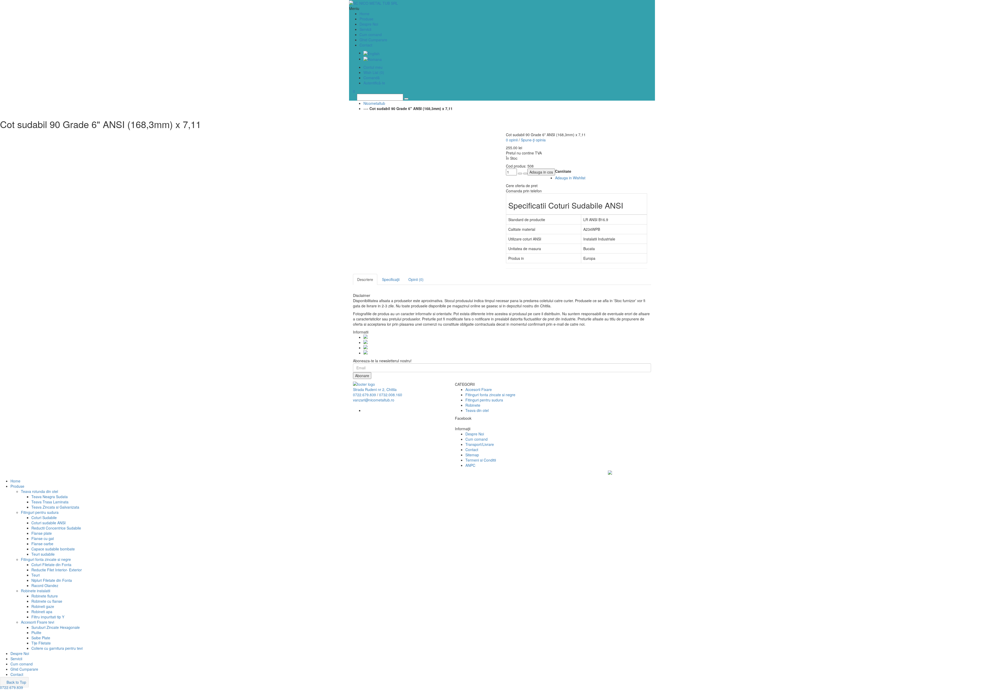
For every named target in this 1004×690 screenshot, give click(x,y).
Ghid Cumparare (373, 39)
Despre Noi (369, 24)
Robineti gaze (42, 606)
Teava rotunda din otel (39, 491)
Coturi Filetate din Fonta (51, 564)
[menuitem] (371, 52)
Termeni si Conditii (480, 460)
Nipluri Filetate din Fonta (51, 580)
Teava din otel (477, 410)
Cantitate (563, 171)
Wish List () (373, 72)
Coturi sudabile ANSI (48, 522)
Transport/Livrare (479, 444)
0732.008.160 (390, 394)
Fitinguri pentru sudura (484, 399)
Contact (366, 45)
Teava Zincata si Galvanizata (55, 507)
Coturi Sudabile (44, 517)
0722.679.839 (364, 394)
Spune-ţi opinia (533, 139)
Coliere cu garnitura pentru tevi (57, 648)
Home (15, 481)
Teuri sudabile (43, 554)
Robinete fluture (44, 596)
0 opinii (512, 139)
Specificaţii (391, 279)
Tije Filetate (41, 643)
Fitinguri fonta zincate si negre (490, 394)
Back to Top (15, 682)
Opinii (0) (416, 279)
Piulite (36, 632)
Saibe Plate (40, 637)
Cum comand (371, 34)
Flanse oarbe (42, 543)
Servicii (365, 29)
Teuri (35, 575)
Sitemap (472, 454)
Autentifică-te (374, 82)
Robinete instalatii (35, 590)
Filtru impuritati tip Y (47, 616)
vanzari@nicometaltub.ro (373, 399)
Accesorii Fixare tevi (37, 622)
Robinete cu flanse (46, 601)
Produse (17, 486)
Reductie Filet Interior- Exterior (56, 569)
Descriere (365, 279)
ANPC (470, 465)
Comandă (371, 77)
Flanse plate (41, 533)
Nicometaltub (374, 103)
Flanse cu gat (42, 538)
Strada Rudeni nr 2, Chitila (375, 389)
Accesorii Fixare (478, 389)
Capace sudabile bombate (53, 548)
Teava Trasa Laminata (50, 501)
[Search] (406, 99)
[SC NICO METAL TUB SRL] (502, 3)
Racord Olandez (44, 585)
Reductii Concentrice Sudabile (56, 528)
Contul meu (373, 67)
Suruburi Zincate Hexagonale (55, 627)
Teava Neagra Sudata (49, 496)
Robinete (472, 405)
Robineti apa (41, 611)
